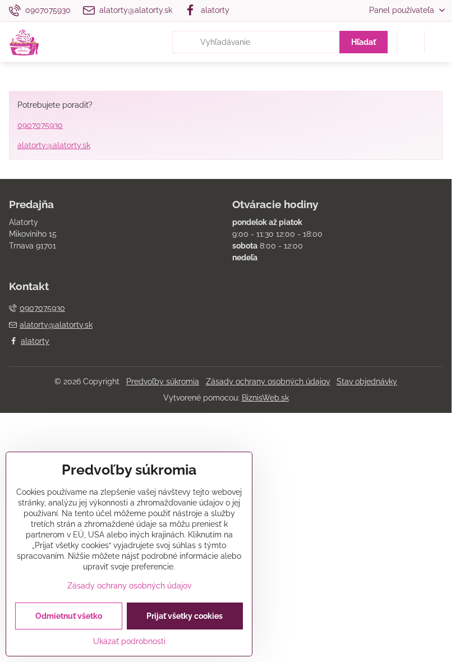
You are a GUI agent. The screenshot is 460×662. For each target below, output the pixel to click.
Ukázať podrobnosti (129, 641)
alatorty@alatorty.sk (53, 145)
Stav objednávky (367, 381)
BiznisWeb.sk (265, 397)
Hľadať (363, 42)
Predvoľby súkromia (162, 381)
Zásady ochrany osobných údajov (268, 381)
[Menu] (438, 42)
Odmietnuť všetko (68, 616)
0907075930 (40, 125)
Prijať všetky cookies (184, 616)
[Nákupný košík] (410, 42)
